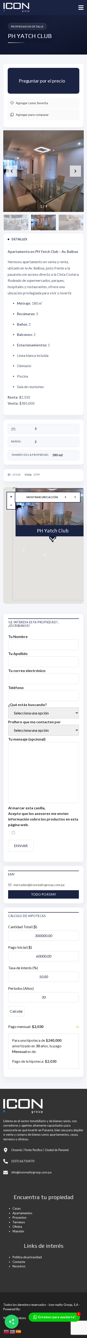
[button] (75, 171)
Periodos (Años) (21, 988)
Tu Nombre (18, 636)
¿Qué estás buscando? (27, 704)
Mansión (18, 1231)
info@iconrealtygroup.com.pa (31, 1172)
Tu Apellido (18, 653)
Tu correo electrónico (26, 670)
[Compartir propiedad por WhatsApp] (12, 1322)
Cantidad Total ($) (22, 926)
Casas (17, 1208)
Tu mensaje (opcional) (26, 739)
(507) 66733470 (22, 1161)
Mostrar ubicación (42, 497)
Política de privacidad (27, 1257)
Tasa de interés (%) (23, 968)
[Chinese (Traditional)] (6, 1331)
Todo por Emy (43, 894)
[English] (13, 1331)
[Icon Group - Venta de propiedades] (14, 7)
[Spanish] (19, 1331)
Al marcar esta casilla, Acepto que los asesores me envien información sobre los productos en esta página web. (43, 816)
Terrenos (19, 1222)
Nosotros (19, 1266)
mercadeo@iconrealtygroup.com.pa (38, 885)
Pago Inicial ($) (20, 947)
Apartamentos (22, 1213)
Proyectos (19, 1217)
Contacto (19, 1262)
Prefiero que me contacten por (34, 722)
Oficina (17, 1226)
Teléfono (16, 687)
